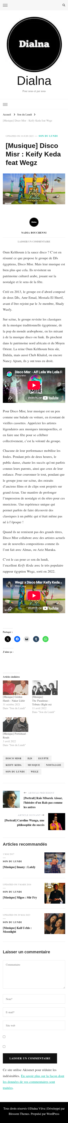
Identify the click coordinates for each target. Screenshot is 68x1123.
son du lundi (15, 771)
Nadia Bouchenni (34, 232)
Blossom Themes (19, 1114)
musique (34, 765)
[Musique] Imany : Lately (19, 867)
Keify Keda (14, 765)
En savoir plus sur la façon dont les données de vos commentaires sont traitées (33, 1081)
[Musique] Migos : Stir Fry (20, 897)
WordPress (52, 1114)
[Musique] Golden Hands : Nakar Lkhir (14, 698)
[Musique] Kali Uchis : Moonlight (17, 930)
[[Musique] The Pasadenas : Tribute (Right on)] (45, 687)
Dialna (34, 80)
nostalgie (53, 765)
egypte (43, 758)
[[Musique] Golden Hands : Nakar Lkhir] (15, 687)
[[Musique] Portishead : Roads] (15, 724)
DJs (30, 758)
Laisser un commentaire (34, 241)
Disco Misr (14, 758)
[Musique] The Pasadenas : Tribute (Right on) (42, 700)
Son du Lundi (48, 136)
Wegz (35, 771)
